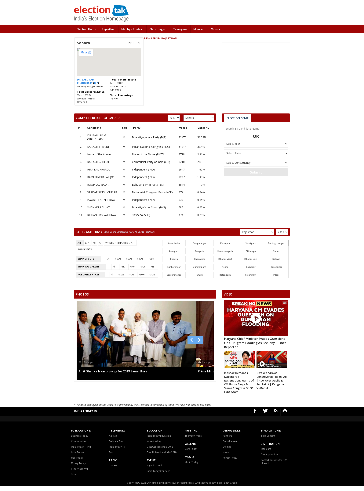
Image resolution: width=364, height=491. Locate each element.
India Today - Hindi (81, 446)
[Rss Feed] (276, 412)
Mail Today (77, 457)
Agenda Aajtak (154, 465)
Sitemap (227, 446)
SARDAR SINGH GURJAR (102, 192)
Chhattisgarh (158, 29)
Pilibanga (251, 251)
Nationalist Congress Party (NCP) (152, 192)
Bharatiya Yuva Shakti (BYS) (149, 207)
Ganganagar (199, 243)
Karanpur (225, 243)
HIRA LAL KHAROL (98, 169)
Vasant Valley (154, 441)
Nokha (225, 266)
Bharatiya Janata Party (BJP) (149, 137)
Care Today (191, 448)
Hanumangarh (225, 251)
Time (73, 474)
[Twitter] (265, 412)
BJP (96, 83)
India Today (77, 452)
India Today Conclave (158, 471)
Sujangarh (250, 274)
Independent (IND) (143, 169)
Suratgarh (250, 243)
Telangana (180, 29)
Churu (199, 274)
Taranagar (276, 266)
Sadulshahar (174, 243)
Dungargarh (199, 266)
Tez (111, 452)
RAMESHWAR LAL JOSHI (102, 177)
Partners (227, 435)
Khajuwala (199, 258)
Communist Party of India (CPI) (151, 162)
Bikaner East (250, 258)
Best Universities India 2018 (162, 452)
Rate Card (266, 448)
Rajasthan (108, 29)
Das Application (269, 454)
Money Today (78, 463)
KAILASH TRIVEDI (98, 147)
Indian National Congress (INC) (151, 147)
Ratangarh (225, 274)
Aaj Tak (113, 435)
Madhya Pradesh (132, 29)
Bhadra (174, 258)
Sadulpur (251, 266)
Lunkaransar (174, 266)
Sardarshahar (174, 274)
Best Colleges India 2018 (160, 446)
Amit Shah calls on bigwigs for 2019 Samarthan (112, 371)
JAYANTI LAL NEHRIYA (101, 200)
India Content (268, 435)
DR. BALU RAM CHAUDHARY (85, 81)
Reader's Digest (79, 469)
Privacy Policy (230, 457)
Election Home (86, 29)
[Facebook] (255, 412)
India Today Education (159, 435)
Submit (256, 172)
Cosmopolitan (78, 441)
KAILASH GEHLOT (98, 162)
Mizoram (199, 29)
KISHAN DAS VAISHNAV (101, 215)
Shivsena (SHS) (141, 215)
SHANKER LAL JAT (98, 207)
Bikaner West (225, 258)
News (226, 452)
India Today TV (117, 446)
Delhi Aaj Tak (116, 441)
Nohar (276, 251)
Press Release (230, 441)
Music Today (191, 462)
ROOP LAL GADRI (98, 184)
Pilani (276, 274)
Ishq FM (113, 465)
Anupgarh (174, 251)
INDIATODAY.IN (85, 411)
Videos (215, 29)
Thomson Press (193, 435)
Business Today (79, 435)
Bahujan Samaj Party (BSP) (149, 184)
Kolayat (276, 258)
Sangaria (199, 251)
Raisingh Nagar (276, 243)
